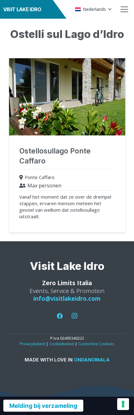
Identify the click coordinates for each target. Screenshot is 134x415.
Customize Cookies (96, 344)
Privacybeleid (32, 344)
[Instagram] (74, 316)
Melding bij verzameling (43, 405)
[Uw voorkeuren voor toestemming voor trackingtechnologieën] (123, 404)
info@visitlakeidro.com (67, 299)
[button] (93, 9)
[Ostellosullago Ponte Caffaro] (67, 145)
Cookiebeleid (61, 344)
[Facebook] (59, 316)
